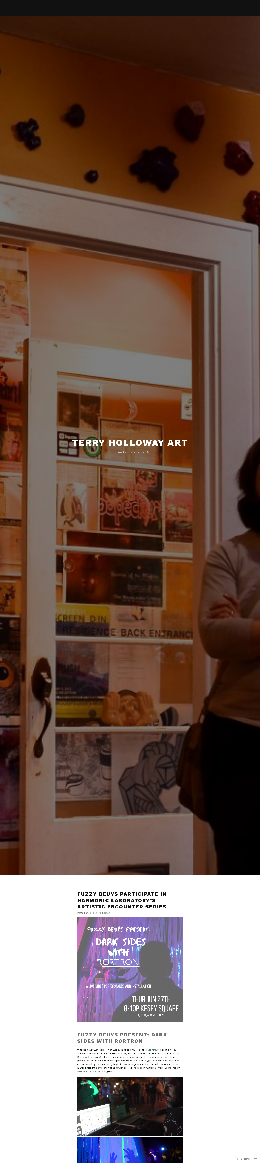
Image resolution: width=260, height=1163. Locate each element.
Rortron (125, 1064)
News (107, 912)
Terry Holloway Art (130, 442)
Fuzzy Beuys (153, 1049)
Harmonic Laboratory (88, 1071)
